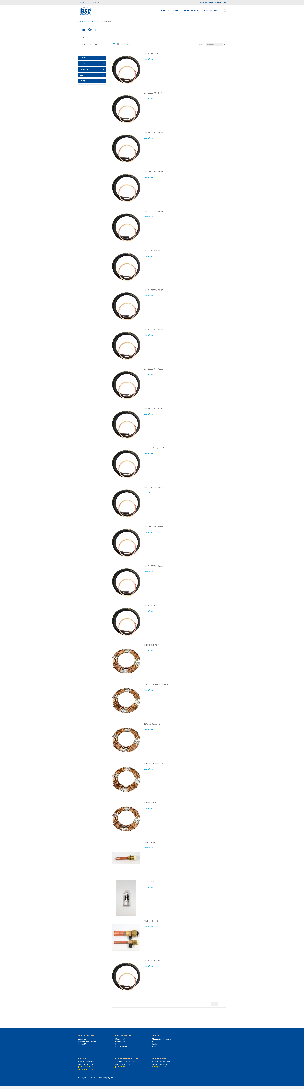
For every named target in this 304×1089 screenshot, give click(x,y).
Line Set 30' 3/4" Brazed (153, 408)
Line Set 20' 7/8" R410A (153, 172)
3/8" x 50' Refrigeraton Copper (156, 684)
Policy (117, 1044)
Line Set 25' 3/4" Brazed (153, 369)
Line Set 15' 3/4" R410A (153, 53)
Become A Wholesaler (217, 3)
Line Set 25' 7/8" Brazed (153, 527)
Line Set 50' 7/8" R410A (153, 290)
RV (153, 1041)
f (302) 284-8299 (85, 1069)
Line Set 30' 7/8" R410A (153, 211)
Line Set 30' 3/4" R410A (153, 132)
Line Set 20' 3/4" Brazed (153, 329)
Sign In (201, 3)
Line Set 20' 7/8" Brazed (153, 487)
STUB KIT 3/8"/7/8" (151, 921)
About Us (82, 1039)
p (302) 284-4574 (85, 1067)
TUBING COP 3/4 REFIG (153, 803)
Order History (120, 1041)
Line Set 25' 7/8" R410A (153, 93)
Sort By (202, 45)
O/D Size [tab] (83, 58)
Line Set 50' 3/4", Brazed (154, 448)
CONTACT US (98, 3)
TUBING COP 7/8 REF (152, 645)
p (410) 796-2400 (159, 1067)
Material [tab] (84, 69)
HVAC (87, 21)
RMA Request (121, 1047)
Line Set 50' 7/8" (150, 606)
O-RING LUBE (149, 882)
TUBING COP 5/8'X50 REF (154, 763)
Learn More (148, 59)
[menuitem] (164, 11)
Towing (155, 1044)
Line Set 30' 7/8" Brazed (153, 566)
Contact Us (83, 1044)
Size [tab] (81, 75)
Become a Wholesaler (87, 1041)
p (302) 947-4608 (122, 1067)
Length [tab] (83, 81)
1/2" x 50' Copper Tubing (153, 724)
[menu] (189, 11)
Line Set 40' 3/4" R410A (153, 960)
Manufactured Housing (161, 1039)
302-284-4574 (84, 3)
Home (81, 21)
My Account (120, 1039)
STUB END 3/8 (149, 842)
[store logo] (86, 11)
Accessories (97, 21)
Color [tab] (83, 64)
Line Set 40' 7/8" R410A (153, 251)
